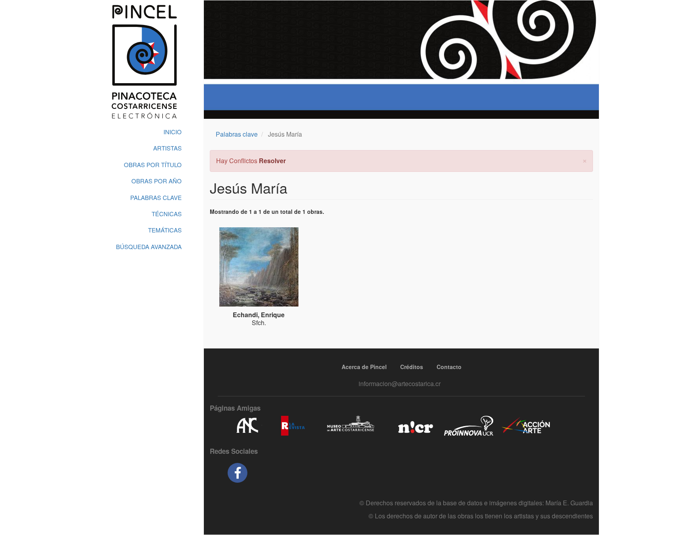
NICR (414, 426)
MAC (351, 426)
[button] (584, 160)
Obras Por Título (153, 164)
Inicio (172, 132)
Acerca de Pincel (364, 367)
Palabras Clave (156, 197)
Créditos (411, 367)
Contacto (449, 367)
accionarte (526, 426)
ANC (247, 426)
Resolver (272, 160)
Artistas (167, 148)
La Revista (293, 426)
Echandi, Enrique (259, 314)
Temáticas (165, 230)
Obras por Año (156, 181)
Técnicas (167, 213)
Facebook (237, 473)
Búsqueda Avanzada (149, 246)
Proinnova (468, 426)
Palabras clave (237, 134)
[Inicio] (144, 62)
